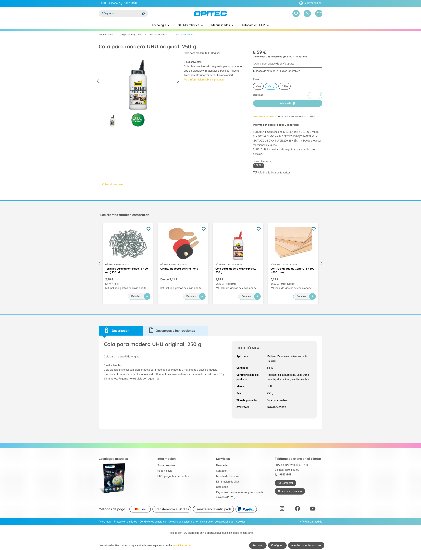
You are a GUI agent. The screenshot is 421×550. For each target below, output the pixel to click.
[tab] (121, 331)
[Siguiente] (177, 81)
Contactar (287, 483)
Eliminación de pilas (227, 481)
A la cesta (285, 103)
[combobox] (120, 13)
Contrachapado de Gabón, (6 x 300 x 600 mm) (292, 270)
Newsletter (222, 465)
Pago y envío (316, 116)
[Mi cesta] (318, 13)
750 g (284, 86)
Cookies (240, 521)
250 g (271, 86)
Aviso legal (105, 521)
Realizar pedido (313, 3)
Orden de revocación (290, 491)
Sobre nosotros (166, 465)
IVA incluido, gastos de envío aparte (273, 63)
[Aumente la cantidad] (320, 95)
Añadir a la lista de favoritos (274, 172)
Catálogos (222, 486)
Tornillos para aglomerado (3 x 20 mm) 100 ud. (126, 270)
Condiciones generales (153, 521)
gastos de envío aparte (201, 532)
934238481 (130, 3)
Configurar (277, 545)
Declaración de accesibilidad (217, 521)
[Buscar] (143, 13)
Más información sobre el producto (204, 79)
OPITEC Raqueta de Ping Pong (179, 268)
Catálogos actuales (113, 459)
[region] (138, 89)
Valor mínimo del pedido (264, 116)
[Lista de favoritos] (296, 13)
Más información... (183, 545)
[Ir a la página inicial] (210, 13)
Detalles (136, 296)
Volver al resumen (112, 184)
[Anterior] (97, 81)
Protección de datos (125, 521)
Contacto (221, 470)
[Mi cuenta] (307, 13)
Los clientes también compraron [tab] (124, 215)
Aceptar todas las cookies (306, 545)
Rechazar (257, 545)
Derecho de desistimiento (183, 521)
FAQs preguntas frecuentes (173, 476)
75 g (258, 86)
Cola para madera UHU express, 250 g (235, 270)
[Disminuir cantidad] (309, 95)
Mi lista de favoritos (227, 476)
